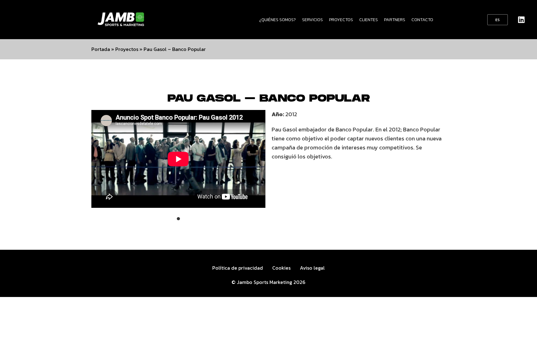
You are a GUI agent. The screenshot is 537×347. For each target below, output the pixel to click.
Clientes (368, 19)
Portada (100, 49)
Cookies (281, 268)
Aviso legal (312, 268)
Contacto (422, 19)
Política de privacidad (237, 268)
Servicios (312, 19)
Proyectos (341, 19)
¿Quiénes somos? (277, 19)
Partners (394, 19)
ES (497, 20)
